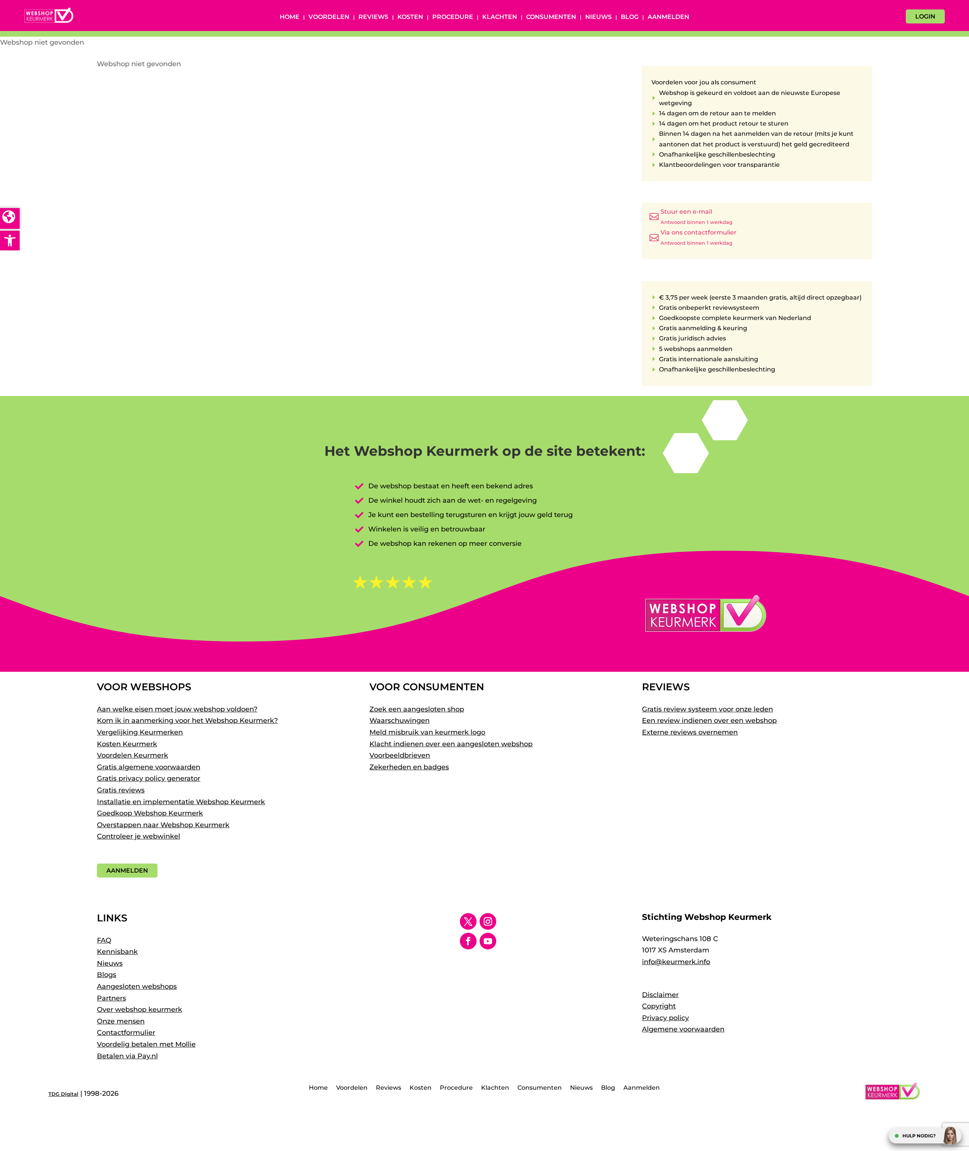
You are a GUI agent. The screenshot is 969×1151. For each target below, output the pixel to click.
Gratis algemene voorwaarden (148, 767)
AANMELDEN (127, 870)
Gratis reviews (121, 790)
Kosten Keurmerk (127, 744)
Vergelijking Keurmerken (140, 732)
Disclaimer (660, 995)
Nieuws (598, 17)
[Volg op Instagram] (488, 921)
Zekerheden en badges (409, 767)
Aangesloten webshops (137, 986)
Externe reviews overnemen (690, 732)
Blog (630, 17)
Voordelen (328, 17)
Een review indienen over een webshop (709, 720)
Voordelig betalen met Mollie (146, 1044)
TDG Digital (63, 1094)
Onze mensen (121, 1021)
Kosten (410, 17)
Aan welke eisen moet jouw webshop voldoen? (177, 709)
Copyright (659, 1006)
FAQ (104, 940)
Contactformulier (126, 1032)
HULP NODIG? (919, 1136)
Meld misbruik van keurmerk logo (427, 732)
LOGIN (925, 16)
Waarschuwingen (399, 720)
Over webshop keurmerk (139, 1009)
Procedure (452, 17)
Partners (111, 998)
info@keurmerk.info (676, 962)
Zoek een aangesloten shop (416, 709)
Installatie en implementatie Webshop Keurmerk (181, 802)
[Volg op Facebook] (468, 941)
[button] (10, 240)
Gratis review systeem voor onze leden (707, 709)
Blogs (106, 975)
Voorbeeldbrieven (399, 755)
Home (289, 17)
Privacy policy (665, 1018)
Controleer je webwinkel (138, 836)
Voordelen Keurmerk (132, 755)
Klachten (499, 17)
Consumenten (551, 17)
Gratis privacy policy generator (148, 778)
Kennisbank (117, 952)
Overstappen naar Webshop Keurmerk (163, 825)
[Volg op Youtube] (488, 941)
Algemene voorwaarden (683, 1029)
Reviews (373, 17)
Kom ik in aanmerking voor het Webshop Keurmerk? (187, 720)
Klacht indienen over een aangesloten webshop (451, 744)
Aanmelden (668, 17)
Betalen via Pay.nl (127, 1056)
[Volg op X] (468, 921)
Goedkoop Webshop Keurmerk (150, 813)
